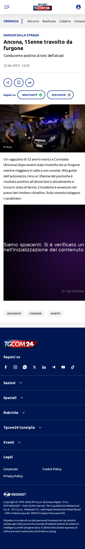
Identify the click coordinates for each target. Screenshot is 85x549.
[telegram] (53, 367)
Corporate (10, 469)
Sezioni (9, 383)
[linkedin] (44, 367)
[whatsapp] (25, 367)
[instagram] (15, 367)
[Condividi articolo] (7, 82)
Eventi (8, 442)
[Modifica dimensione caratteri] (29, 82)
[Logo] (42, 6)
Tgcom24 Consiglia (19, 427)
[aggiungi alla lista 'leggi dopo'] (19, 82)
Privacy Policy (13, 476)
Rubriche (10, 412)
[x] (34, 367)
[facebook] (5, 367)
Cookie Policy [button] (51, 469)
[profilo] (78, 7)
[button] (42, 6)
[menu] (6, 7)
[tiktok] (73, 367)
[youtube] (63, 367)
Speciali (10, 398)
